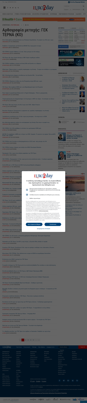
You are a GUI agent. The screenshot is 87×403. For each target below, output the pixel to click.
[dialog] (43, 201)
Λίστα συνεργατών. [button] (43, 211)
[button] (43, 198)
